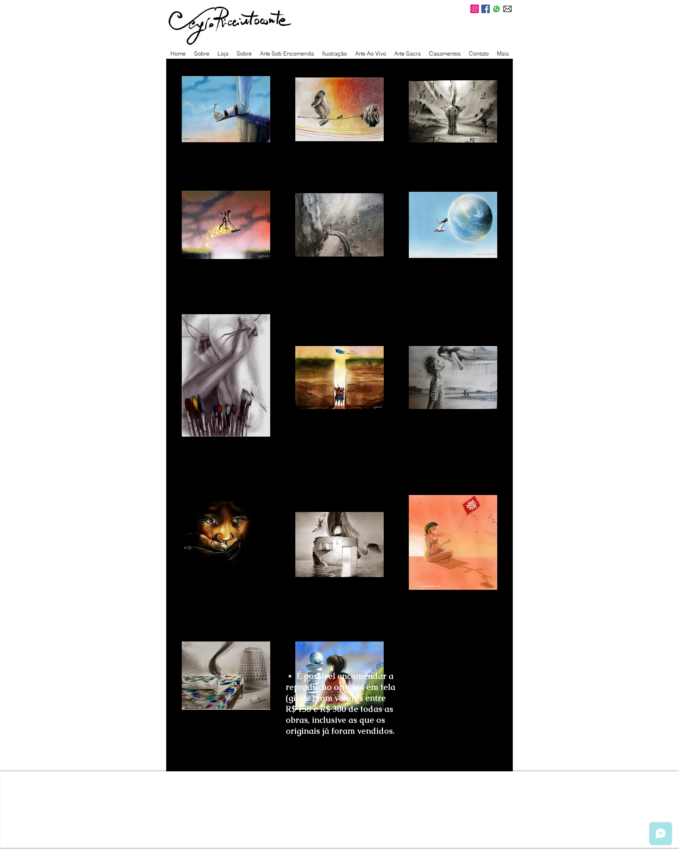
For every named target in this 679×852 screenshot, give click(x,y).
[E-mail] (507, 9)
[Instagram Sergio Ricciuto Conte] (474, 9)
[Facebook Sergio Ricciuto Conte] (485, 9)
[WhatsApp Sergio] (496, 9)
